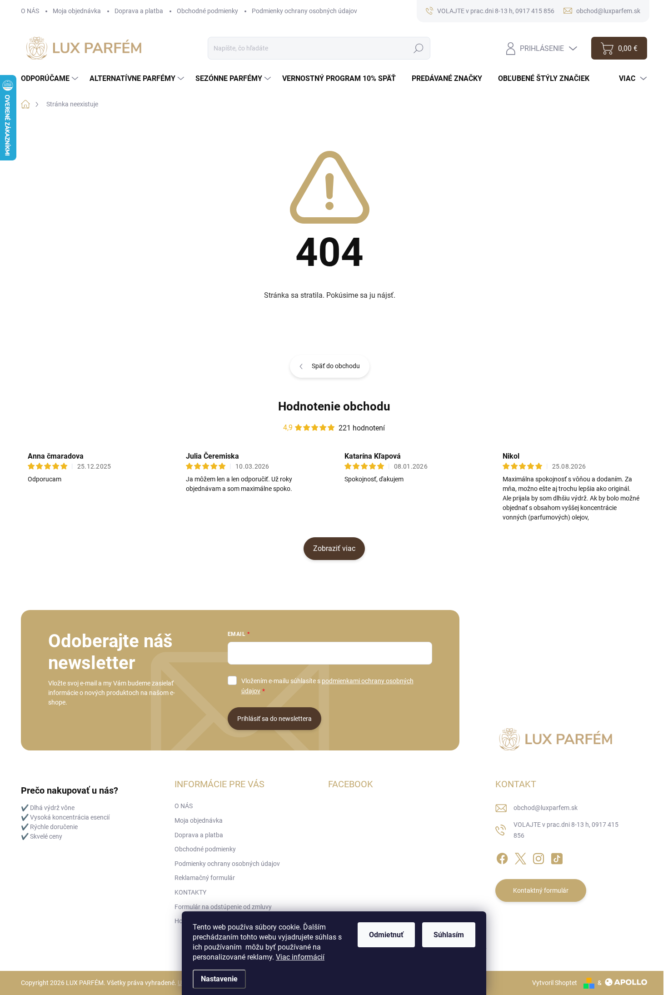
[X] (520, 857)
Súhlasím (449, 934)
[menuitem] (50, 78)
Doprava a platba (139, 11)
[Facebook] (502, 857)
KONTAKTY (190, 892)
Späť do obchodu (336, 366)
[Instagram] (538, 857)
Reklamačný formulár (204, 877)
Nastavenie (219, 979)
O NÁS (30, 11)
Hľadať (419, 48)
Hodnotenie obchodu (334, 406)
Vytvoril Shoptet (554, 982)
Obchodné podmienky (207, 11)
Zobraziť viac (334, 548)
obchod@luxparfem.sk (545, 807)
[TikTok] (556, 857)
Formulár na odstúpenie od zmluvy (223, 906)
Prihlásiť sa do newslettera (274, 718)
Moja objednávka (77, 11)
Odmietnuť (386, 934)
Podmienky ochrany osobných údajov (304, 11)
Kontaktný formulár (540, 890)
